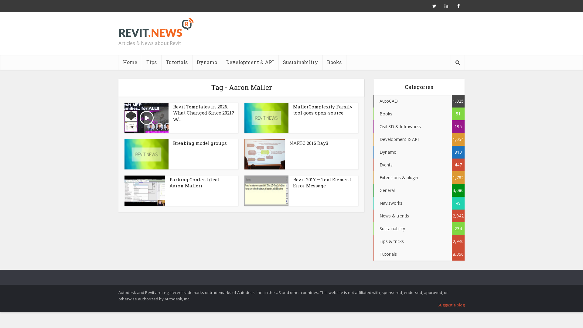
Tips (151, 62)
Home (130, 62)
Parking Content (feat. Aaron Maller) (194, 182)
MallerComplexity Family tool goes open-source (323, 110)
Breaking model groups (200, 143)
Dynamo (207, 62)
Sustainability (300, 62)
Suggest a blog (451, 305)
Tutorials (177, 62)
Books (334, 62)
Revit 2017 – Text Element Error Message (322, 182)
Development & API (250, 62)
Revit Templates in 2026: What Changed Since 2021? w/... (203, 113)
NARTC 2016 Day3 (308, 143)
